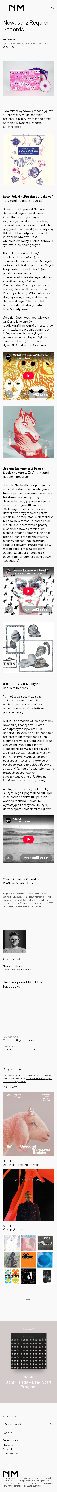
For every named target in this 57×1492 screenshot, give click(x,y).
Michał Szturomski (43, 896)
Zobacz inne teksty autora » (17, 969)
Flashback (8, 1444)
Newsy (20, 43)
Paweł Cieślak (22, 900)
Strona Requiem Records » (21, 879)
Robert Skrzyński (36, 903)
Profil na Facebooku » (18, 883)
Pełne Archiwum (10, 1453)
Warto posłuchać (38, 43)
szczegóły (11, 560)
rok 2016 (49, 903)
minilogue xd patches (33, 1486)
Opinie (26, 43)
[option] (28, 1364)
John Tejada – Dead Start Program (29, 1384)
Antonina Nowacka (25, 893)
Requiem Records (19, 903)
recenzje (6, 903)
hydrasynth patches (13, 1486)
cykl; (37, 893)
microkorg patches (32, 1481)
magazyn (30, 896)
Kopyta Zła (19, 896)
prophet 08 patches (45, 1483)
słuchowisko (9, 906)
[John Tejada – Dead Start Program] (29, 1351)
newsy (6, 900)
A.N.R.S (12, 893)
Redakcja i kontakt (11, 1440)
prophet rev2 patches (13, 1481)
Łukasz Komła (9, 39)
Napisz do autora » (12, 965)
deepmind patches (27, 1483)
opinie (12, 900)
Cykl (5, 43)
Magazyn (12, 43)
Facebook (7, 1449)
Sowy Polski (21, 906)
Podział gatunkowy (39, 900)
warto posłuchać (36, 906)
